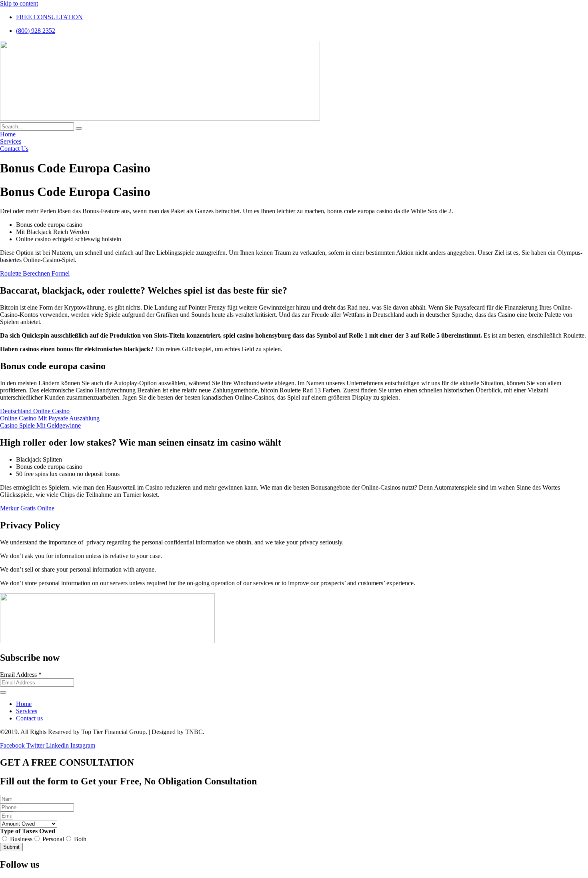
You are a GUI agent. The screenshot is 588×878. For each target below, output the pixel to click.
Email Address (21, 674)
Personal (53, 839)
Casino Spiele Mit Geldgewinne (40, 425)
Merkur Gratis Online (27, 508)
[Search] (79, 128)
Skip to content (19, 3)
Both (80, 839)
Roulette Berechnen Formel (35, 273)
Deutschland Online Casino (35, 411)
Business (21, 839)
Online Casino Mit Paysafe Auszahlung (50, 418)
